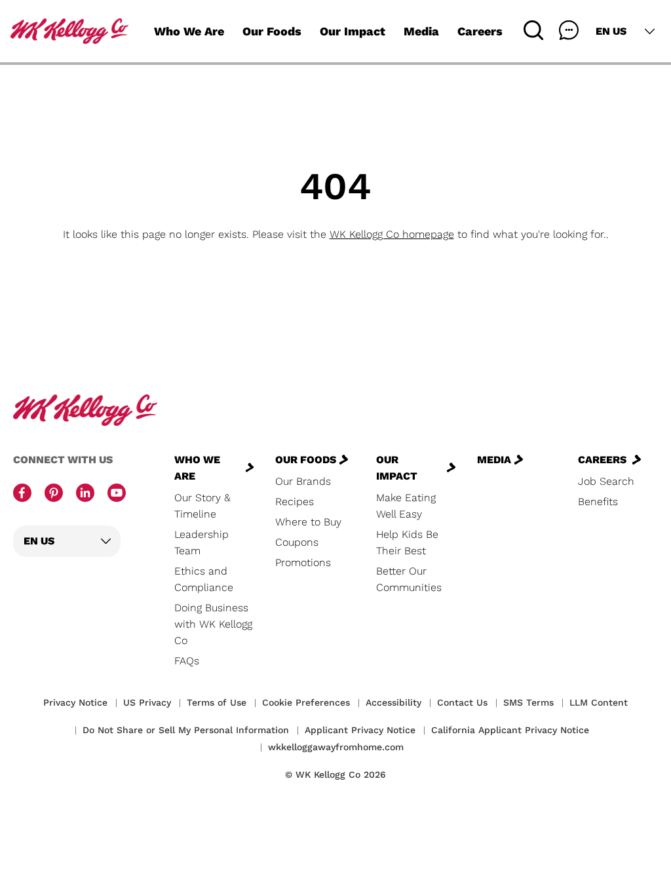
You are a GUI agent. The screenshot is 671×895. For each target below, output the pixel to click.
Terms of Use (216, 702)
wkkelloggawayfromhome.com (336, 747)
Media (421, 31)
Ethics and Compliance (203, 579)
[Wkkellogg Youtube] (116, 494)
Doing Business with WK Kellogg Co (213, 624)
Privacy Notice (75, 702)
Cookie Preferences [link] (306, 702)
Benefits (598, 501)
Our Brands (303, 481)
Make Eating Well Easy (406, 505)
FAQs (186, 661)
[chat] (569, 30)
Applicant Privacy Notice (360, 730)
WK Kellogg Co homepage (392, 234)
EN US (611, 31)
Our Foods (271, 31)
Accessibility (393, 702)
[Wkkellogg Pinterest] (54, 494)
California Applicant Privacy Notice (510, 730)
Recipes (294, 501)
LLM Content (598, 702)
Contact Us (462, 702)
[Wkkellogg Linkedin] (85, 494)
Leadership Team (201, 542)
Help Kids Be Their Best (407, 542)
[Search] (533, 30)
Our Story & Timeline (202, 505)
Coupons (296, 542)
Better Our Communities (409, 579)
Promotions (303, 562)
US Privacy (147, 702)
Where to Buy (308, 522)
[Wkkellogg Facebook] (22, 494)
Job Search (606, 481)
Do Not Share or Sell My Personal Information (186, 730)
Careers (480, 31)
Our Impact (352, 31)
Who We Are (189, 31)
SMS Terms (528, 702)
